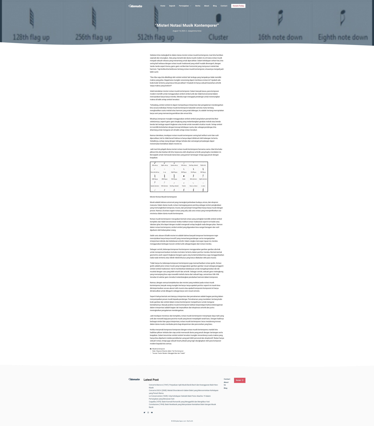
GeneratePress (198, 421)
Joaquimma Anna (194, 31)
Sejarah (172, 6)
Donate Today (238, 6)
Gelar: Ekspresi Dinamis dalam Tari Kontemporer (167, 351)
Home (162, 6)
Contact (224, 6)
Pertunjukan (184, 6)
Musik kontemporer (158, 349)
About (206, 6)
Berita (197, 6)
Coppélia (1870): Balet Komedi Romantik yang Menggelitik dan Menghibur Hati (179, 402)
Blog (215, 6)
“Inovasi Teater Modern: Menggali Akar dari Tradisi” (168, 353)
